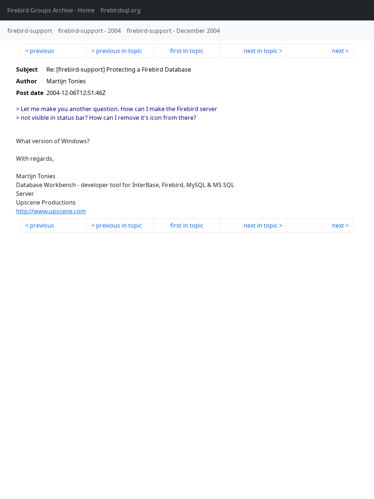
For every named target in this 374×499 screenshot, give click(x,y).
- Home (51, 10)
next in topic (261, 51)
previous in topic (119, 51)
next (338, 51)
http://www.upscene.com (51, 211)
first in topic (186, 51)
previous (42, 51)
